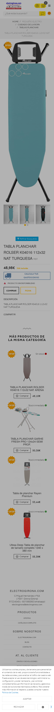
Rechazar (19, 707)
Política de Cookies (10, 692)
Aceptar (27, 699)
